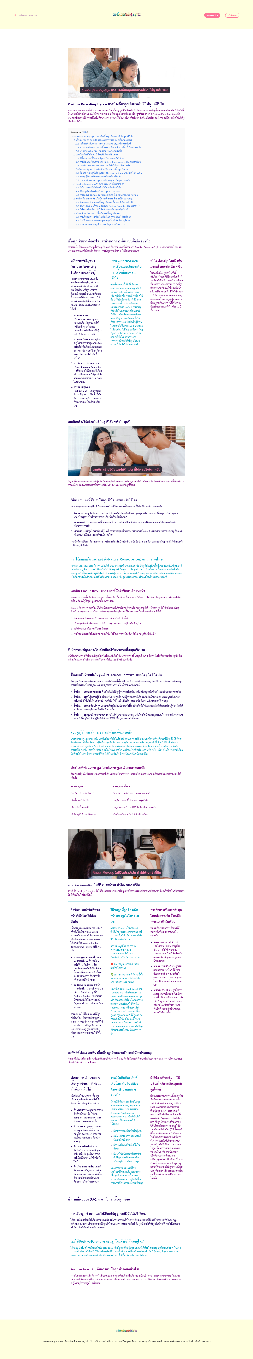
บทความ (33, 15)
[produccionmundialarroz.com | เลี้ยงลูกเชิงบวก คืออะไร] (126, 14)
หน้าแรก (23, 15)
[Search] (15, 15)
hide (85, 132)
